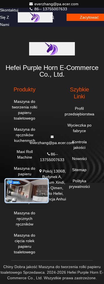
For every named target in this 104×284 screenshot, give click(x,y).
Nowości (79, 158)
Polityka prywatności (79, 184)
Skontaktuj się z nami (9, 17)
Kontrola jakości (79, 145)
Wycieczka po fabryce (79, 128)
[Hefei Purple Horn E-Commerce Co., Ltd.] (52, 48)
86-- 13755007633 (50, 9)
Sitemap (79, 170)
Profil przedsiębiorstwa (79, 111)
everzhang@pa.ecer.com (56, 4)
